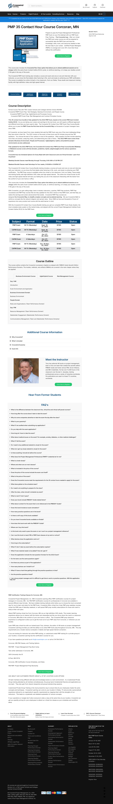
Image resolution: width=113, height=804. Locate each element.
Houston (70, 744)
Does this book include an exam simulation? (25, 508)
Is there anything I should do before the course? (26, 453)
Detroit (70, 742)
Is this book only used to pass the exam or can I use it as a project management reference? (40, 531)
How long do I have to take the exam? (23, 433)
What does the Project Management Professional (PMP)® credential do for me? (36, 457)
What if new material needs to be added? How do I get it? (29, 551)
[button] (102, 14)
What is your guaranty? (18, 421)
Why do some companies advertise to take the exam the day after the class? (35, 417)
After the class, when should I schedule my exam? (27, 492)
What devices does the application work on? (25, 539)
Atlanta (70, 729)
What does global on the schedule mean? (24, 484)
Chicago (70, 736)
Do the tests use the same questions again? (25, 558)
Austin (70, 731)
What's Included (17, 341)
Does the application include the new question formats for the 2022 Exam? (35, 555)
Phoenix (70, 754)
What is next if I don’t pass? (20, 496)
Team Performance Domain (56, 745)
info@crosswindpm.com (39, 639)
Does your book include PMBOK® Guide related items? (28, 500)
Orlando (70, 753)
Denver (70, 740)
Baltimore (71, 733)
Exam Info (15, 349)
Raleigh (70, 756)
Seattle (70, 760)
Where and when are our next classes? (23, 464)
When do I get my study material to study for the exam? (28, 449)
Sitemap (10, 739)
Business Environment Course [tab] (25, 276)
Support (95, 7)
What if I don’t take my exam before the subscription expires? (30, 547)
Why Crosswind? (17, 337)
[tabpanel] (44, 301)
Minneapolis (72, 749)
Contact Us (31, 733)
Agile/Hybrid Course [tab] (46, 276)
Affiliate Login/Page (13, 742)
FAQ (29, 738)
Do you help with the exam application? (23, 429)
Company (10, 729)
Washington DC (73, 762)
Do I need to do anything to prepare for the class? (27, 488)
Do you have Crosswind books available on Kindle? (27, 519)
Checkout (102, 7)
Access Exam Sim (33, 740)
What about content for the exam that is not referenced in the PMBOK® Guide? (36, 504)
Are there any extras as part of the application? (26, 562)
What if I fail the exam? (18, 441)
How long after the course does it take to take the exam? (29, 413)
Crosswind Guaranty (18, 345)
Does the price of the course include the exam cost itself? (29, 472)
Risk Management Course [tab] (65, 276)
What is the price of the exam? (20, 476)
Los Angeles (72, 747)
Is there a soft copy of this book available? (24, 515)
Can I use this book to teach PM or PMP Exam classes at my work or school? (35, 535)
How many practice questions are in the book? (26, 511)
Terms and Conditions (34, 736)
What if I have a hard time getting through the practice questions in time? (34, 570)
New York (71, 751)
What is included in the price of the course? (25, 468)
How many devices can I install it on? (23, 566)
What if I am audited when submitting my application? (28, 425)
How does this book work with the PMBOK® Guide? (27, 523)
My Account (86, 7)
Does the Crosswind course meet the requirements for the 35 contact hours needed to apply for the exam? (45, 480)
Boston (70, 734)
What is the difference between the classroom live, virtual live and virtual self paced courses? (41, 410)
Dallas (70, 738)
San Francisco (72, 758)
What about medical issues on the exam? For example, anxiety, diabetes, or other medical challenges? (43, 437)
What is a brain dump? (18, 460)
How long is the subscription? (20, 543)
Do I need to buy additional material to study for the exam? (29, 445)
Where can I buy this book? (19, 527)
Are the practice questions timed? (22, 574)
